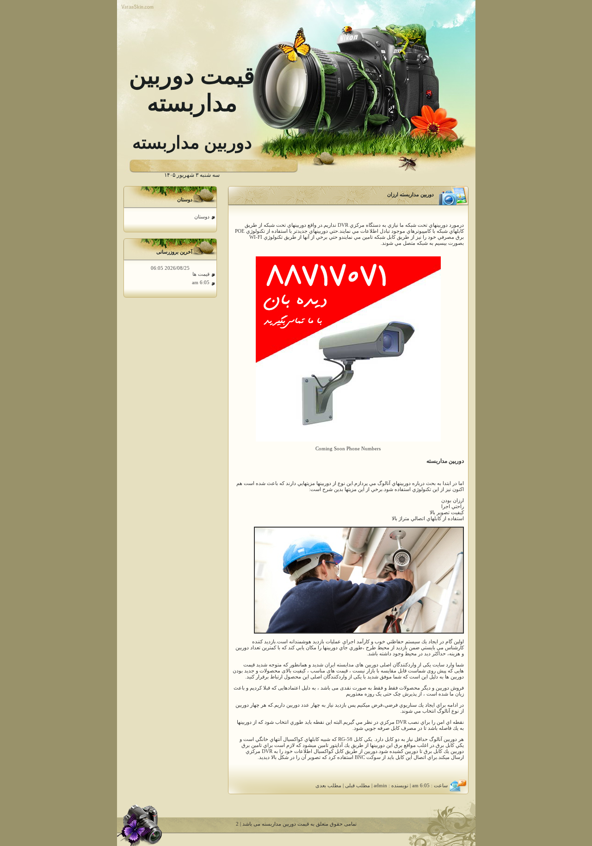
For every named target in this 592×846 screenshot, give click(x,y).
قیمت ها (201, 274)
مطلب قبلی (357, 785)
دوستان (202, 216)
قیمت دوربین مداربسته (285, 824)
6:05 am (201, 282)
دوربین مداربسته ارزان (410, 194)
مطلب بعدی (328, 785)
